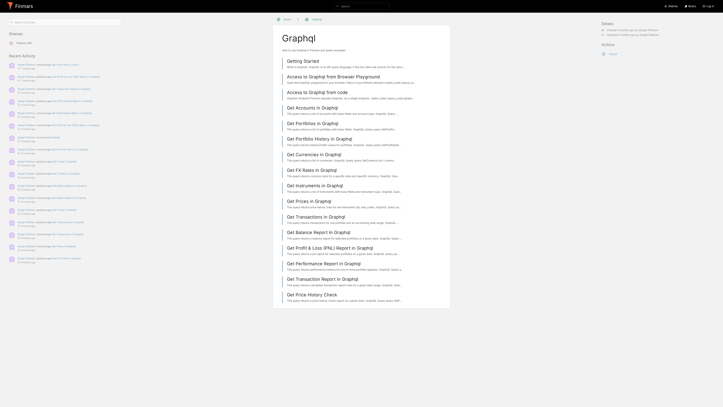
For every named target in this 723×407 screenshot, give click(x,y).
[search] (361, 6)
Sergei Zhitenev (648, 30)
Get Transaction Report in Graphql (71, 89)
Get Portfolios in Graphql (67, 258)
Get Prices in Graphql (64, 161)
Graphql (55, 137)
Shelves (673, 6)
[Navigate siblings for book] (297, 19)
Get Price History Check (65, 64)
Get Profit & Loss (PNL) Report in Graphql (76, 76)
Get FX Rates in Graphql (66, 173)
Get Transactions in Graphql (68, 222)
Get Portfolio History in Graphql (70, 149)
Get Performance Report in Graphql (72, 101)
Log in (710, 6)
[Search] (337, 6)
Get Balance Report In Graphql (70, 185)
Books (692, 6)
